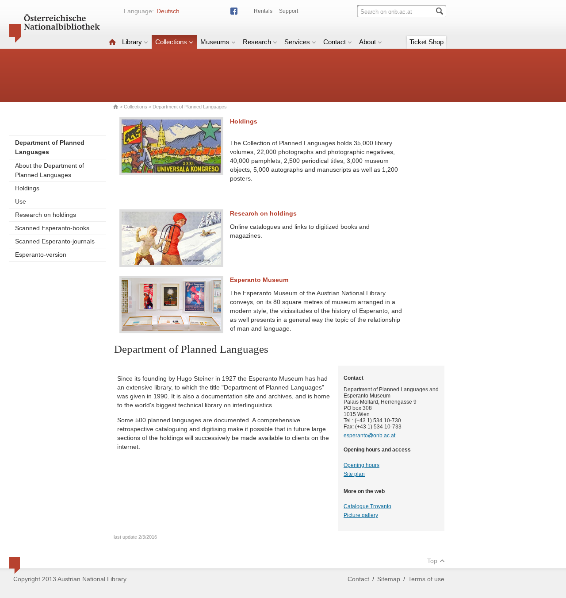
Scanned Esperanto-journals (55, 241)
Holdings (27, 188)
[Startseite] (112, 42)
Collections (171, 42)
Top (432, 560)
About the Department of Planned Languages (49, 170)
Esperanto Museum (259, 279)
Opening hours (361, 465)
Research (257, 42)
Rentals (263, 11)
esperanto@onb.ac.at (369, 435)
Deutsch (168, 11)
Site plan (354, 474)
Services (297, 42)
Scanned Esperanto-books (52, 227)
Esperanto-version (40, 254)
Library (132, 42)
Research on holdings (45, 214)
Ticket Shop (426, 42)
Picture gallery (361, 515)
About (367, 42)
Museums (214, 42)
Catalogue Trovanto (367, 506)
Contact (334, 42)
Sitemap (388, 579)
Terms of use (426, 579)
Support (288, 11)
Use (20, 201)
